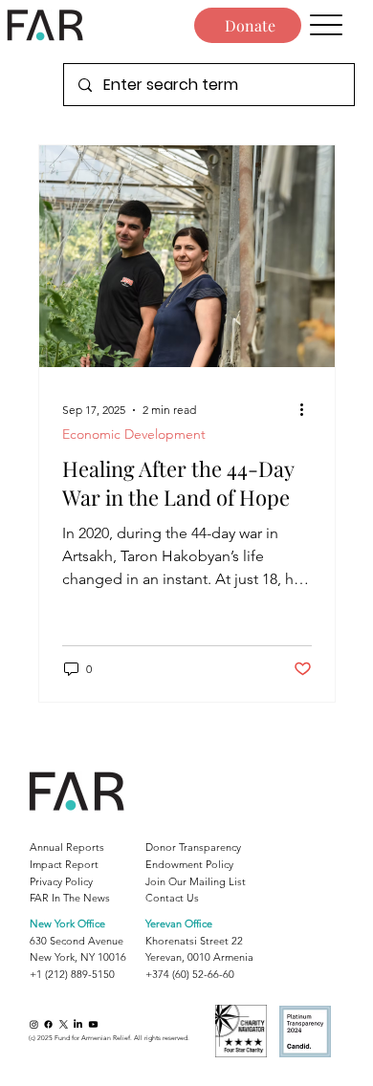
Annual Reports (67, 847)
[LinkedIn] (78, 1024)
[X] (63, 1024)
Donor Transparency (193, 847)
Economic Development (134, 434)
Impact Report (64, 864)
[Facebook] (48, 1024)
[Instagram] (34, 1024)
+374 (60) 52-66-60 (189, 974)
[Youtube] (93, 1024)
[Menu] (326, 25)
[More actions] (308, 410)
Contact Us (172, 897)
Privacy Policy (61, 881)
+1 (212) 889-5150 (72, 974)
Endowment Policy (189, 864)
